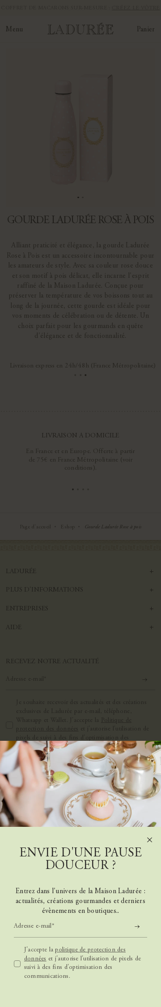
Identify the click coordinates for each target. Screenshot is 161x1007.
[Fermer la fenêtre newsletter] (149, 839)
